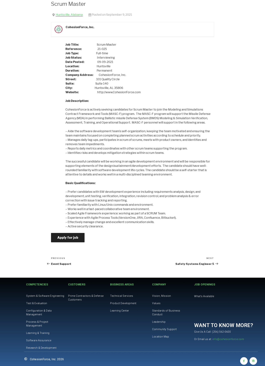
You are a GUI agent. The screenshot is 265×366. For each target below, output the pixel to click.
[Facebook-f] (244, 361)
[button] (204, 296)
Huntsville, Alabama (69, 14)
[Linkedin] (253, 361)
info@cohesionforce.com (228, 339)
